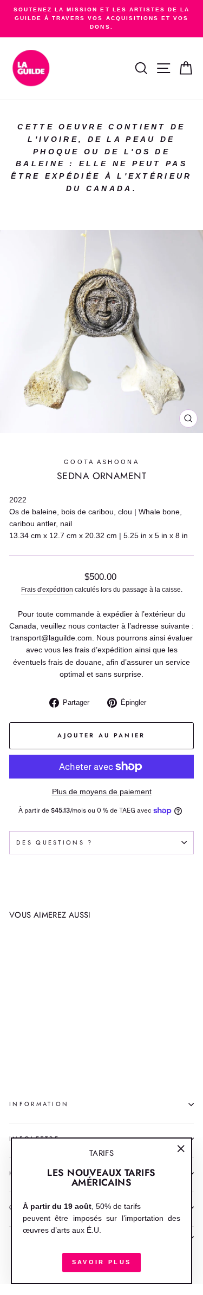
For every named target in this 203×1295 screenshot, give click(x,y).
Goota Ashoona (101, 462)
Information (39, 1104)
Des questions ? (54, 842)
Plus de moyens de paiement (102, 792)
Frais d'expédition (47, 589)
